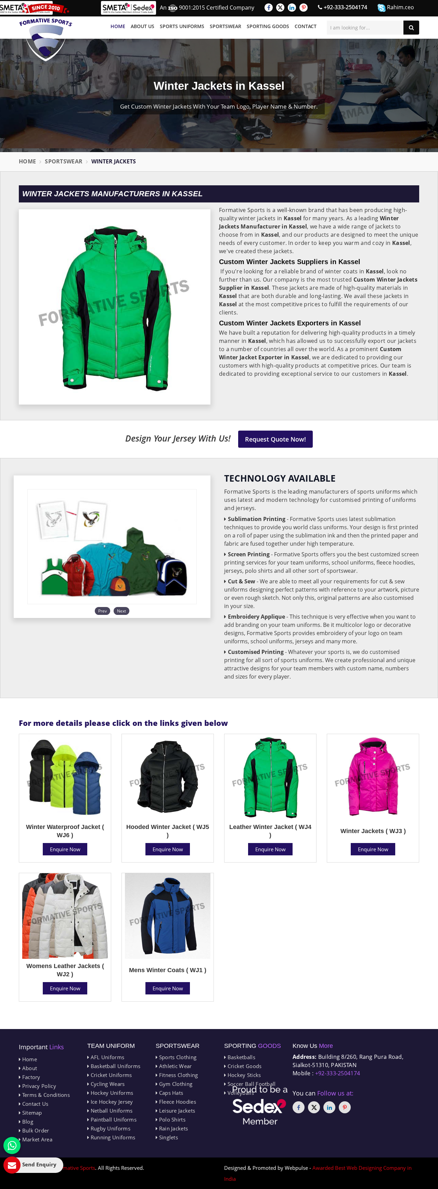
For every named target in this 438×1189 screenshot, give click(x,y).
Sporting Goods (268, 26)
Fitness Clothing (177, 1075)
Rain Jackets (172, 1128)
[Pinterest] (303, 7)
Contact (306, 26)
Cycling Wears (107, 1083)
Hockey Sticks (243, 1075)
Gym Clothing (174, 1083)
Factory (30, 1077)
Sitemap (31, 1112)
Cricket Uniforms (110, 1075)
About (29, 1068)
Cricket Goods (243, 1066)
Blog (27, 1121)
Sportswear (225, 26)
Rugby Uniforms (109, 1128)
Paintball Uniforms (113, 1119)
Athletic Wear (174, 1066)
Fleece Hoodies (176, 1101)
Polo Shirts (171, 1119)
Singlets (167, 1137)
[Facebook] (269, 7)
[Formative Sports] (46, 32)
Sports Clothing (176, 1057)
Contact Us (34, 1103)
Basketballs (240, 1057)
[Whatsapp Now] (12, 1145)
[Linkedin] (292, 7)
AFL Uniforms (106, 1057)
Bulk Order (35, 1130)
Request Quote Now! (275, 439)
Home (118, 26)
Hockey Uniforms (111, 1092)
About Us (142, 26)
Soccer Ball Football (250, 1083)
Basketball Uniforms (114, 1066)
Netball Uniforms (110, 1110)
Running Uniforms (112, 1137)
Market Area (36, 1139)
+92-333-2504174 (344, 7)
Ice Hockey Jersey (111, 1101)
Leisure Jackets (176, 1110)
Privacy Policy (38, 1085)
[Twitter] (280, 7)
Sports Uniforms (182, 26)
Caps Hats (170, 1092)
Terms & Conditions (45, 1094)
